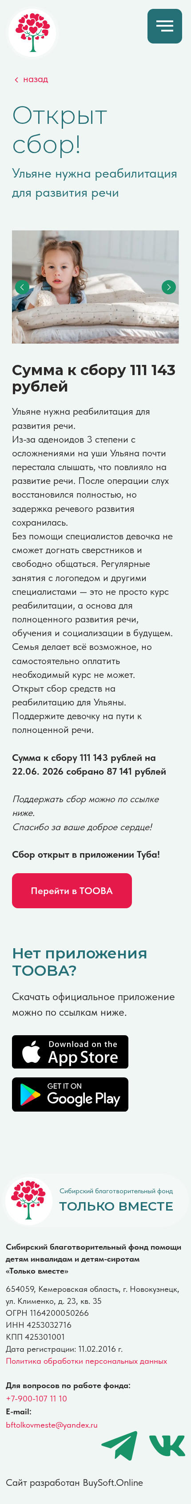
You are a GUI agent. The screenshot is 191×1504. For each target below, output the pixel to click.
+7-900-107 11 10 (36, 1398)
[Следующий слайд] (169, 287)
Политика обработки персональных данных (86, 1361)
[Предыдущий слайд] (22, 287)
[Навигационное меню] (164, 26)
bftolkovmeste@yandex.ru (52, 1425)
